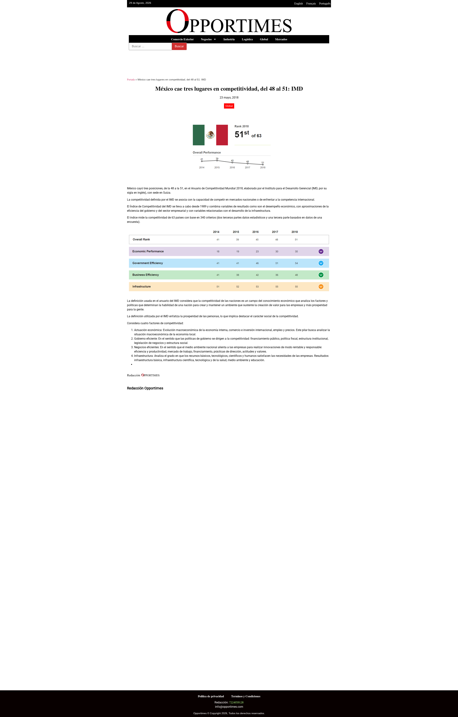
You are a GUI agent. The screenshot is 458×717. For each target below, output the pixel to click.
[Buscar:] (150, 46)
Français (311, 3)
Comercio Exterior (182, 39)
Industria (229, 39)
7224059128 (236, 702)
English (298, 3)
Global (264, 39)
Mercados (281, 39)
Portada (131, 79)
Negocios (206, 39)
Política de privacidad (211, 696)
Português (324, 3)
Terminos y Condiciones (245, 696)
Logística (247, 39)
